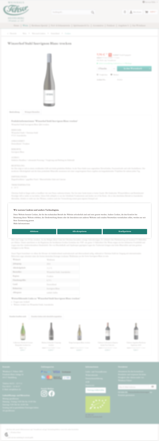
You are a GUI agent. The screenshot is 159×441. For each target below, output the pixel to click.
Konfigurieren (125, 232)
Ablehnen (34, 232)
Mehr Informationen (21, 223)
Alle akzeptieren (79, 232)
